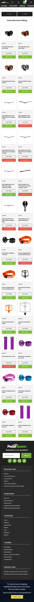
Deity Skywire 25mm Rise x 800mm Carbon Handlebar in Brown (8, 220)
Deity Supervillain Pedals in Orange (8, 322)
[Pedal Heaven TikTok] (24, 461)
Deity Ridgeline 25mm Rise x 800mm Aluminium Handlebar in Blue (8, 117)
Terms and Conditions (10, 484)
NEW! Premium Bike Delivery (12, 508)
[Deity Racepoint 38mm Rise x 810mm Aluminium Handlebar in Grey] (25, 136)
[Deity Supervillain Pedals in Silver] (25, 308)
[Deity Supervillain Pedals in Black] (25, 274)
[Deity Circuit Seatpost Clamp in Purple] (8, 377)
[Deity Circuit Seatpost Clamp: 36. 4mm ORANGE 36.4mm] (8, 274)
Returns (6, 481)
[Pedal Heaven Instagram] (19, 461)
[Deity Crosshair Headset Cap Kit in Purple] (25, 343)
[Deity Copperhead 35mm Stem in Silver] (25, 68)
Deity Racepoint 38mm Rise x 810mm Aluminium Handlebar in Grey (24, 152)
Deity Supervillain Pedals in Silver (24, 322)
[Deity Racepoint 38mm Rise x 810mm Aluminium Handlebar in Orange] (8, 136)
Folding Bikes (8, 559)
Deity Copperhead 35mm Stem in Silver (24, 82)
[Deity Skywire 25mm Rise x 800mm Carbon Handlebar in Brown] (8, 205)
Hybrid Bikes (7, 552)
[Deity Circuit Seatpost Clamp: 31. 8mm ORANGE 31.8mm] (25, 239)
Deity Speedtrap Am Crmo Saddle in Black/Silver (23, 219)
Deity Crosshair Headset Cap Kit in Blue (24, 391)
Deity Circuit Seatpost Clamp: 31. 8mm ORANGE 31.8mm (24, 253)
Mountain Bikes (8, 549)
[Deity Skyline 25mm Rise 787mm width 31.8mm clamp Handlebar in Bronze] (25, 171)
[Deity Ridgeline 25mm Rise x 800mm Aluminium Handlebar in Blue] (8, 102)
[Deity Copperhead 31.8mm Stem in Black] (8, 33)
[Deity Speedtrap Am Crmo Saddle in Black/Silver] (25, 205)
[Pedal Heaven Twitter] (15, 461)
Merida (6, 527)
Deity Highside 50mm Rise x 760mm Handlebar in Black (24, 116)
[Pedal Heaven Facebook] (10, 461)
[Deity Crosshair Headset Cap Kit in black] (8, 239)
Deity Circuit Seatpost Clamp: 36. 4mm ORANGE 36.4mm (8, 288)
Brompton (7, 532)
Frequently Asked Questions (12, 506)
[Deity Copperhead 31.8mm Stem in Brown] (25, 33)
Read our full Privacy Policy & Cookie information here (17, 592)
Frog (5, 530)
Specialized (7, 525)
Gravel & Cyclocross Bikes (11, 554)
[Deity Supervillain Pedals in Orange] (8, 308)
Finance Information (9, 476)
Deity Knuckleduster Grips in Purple (24, 426)
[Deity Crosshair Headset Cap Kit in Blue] (25, 377)
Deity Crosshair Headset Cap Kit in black (8, 253)
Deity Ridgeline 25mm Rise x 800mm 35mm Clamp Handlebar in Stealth (8, 186)
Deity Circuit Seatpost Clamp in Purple (8, 391)
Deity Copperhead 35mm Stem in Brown (8, 82)
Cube (5, 520)
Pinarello (6, 523)
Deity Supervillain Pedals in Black (24, 288)
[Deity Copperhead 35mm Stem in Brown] (8, 68)
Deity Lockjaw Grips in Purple (8, 356)
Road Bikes (7, 547)
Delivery (6, 474)
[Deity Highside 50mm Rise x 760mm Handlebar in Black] (25, 102)
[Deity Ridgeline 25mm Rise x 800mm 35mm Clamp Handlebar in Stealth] (8, 171)
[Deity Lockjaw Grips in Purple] (8, 343)
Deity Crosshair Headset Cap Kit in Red (8, 426)
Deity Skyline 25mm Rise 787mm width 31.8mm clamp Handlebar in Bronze (24, 186)
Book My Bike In (8, 501)
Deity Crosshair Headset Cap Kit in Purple (24, 357)
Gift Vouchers (7, 503)
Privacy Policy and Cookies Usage (14, 486)
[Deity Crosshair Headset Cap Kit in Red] (8, 412)
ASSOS (6, 535)
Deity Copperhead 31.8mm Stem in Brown (24, 47)
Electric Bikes (8, 557)
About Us (6, 498)
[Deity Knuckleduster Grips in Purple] (25, 412)
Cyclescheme (8, 479)
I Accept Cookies (17, 597)
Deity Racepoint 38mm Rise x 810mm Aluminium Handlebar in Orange (8, 152)
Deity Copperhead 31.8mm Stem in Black (7, 47)
